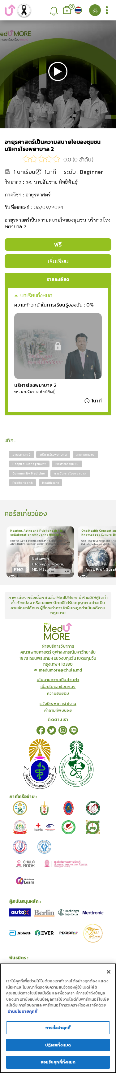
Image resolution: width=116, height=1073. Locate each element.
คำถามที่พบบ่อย (58, 710)
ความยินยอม (58, 693)
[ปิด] (108, 972)
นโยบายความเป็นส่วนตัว (58, 680)
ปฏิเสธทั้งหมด (58, 1045)
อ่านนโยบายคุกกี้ (22, 1011)
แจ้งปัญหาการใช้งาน (58, 703)
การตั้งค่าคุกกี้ (58, 1028)
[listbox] (54, 10)
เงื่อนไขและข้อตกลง (58, 686)
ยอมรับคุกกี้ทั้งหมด (58, 1062)
